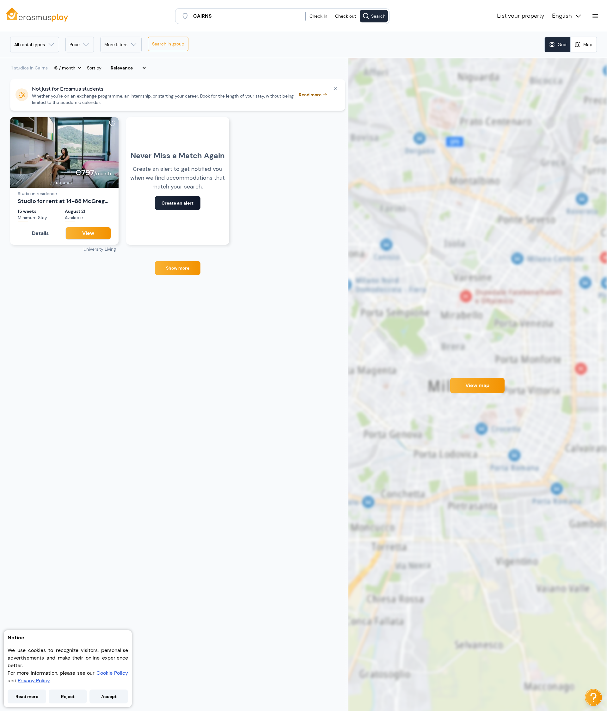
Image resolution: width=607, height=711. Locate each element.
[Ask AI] (593, 697)
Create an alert (177, 203)
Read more (26, 696)
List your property (520, 16)
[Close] (335, 89)
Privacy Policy (34, 680)
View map (477, 385)
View (88, 233)
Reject (68, 696)
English (562, 16)
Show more (177, 268)
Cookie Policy (112, 673)
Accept (109, 696)
